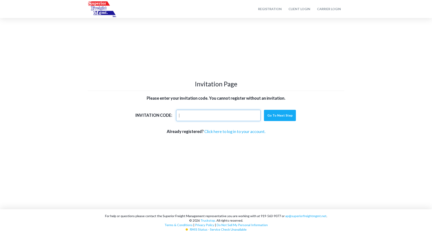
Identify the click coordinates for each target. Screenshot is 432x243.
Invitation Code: (153, 115)
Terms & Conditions (178, 225)
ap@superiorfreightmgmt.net (305, 216)
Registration (270, 9)
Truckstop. (208, 220)
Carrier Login (329, 9)
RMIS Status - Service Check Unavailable (218, 229)
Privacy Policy (204, 225)
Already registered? (185, 131)
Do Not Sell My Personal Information (242, 225)
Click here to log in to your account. (235, 131)
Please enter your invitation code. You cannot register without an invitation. (216, 98)
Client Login (299, 9)
